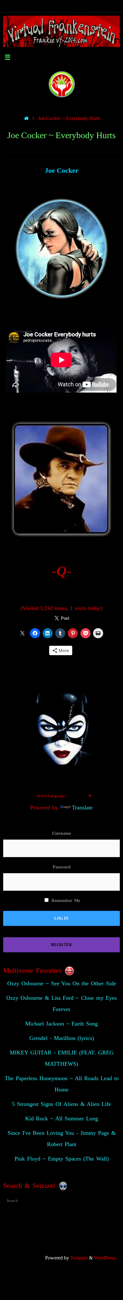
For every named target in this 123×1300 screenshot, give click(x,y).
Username (61, 833)
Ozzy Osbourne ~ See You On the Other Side (61, 983)
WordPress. (105, 1258)
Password (62, 867)
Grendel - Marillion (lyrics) (61, 1038)
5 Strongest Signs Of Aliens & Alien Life (61, 1104)
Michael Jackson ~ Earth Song (61, 1023)
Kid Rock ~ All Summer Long (61, 1118)
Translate (82, 807)
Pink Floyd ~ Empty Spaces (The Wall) (62, 1159)
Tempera (79, 1258)
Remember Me (65, 900)
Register (61, 945)
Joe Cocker (62, 170)
